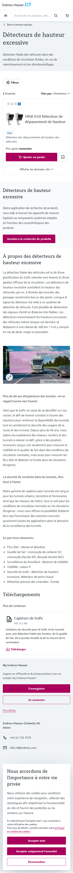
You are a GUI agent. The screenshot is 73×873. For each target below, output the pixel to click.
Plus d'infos (9, 710)
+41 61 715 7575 (20, 737)
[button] (25, 148)
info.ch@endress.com (23, 747)
